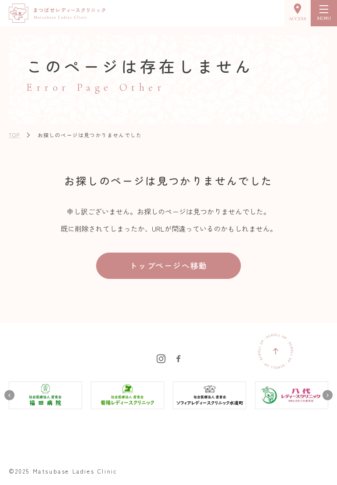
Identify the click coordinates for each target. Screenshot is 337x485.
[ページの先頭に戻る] (275, 351)
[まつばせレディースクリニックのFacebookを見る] (178, 357)
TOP (14, 135)
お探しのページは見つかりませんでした (90, 135)
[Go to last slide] (9, 395)
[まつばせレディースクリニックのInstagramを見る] (161, 357)
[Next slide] (328, 395)
